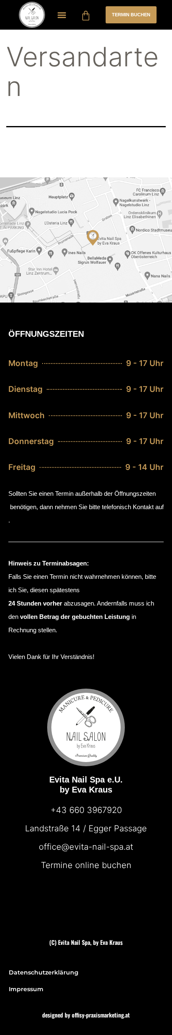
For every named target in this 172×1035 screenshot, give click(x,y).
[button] (62, 15)
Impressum (26, 989)
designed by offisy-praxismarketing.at (86, 1014)
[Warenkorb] (86, 16)
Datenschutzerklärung (43, 972)
